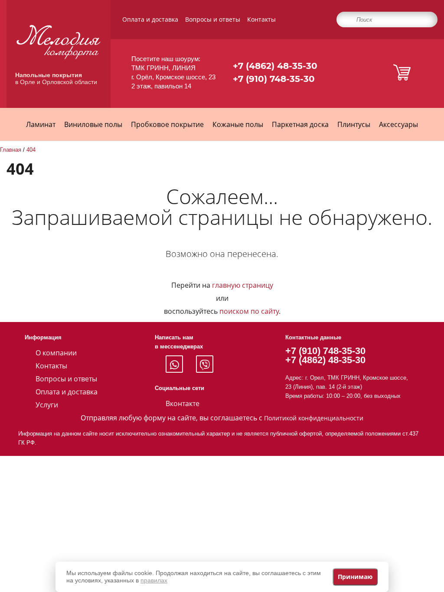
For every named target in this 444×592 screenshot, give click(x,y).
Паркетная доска (300, 124)
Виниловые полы (93, 124)
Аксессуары (398, 124)
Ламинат (41, 124)
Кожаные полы (237, 124)
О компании (56, 353)
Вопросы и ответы (212, 19)
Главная (10, 149)
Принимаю (355, 576)
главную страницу (242, 285)
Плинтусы (353, 124)
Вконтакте (182, 403)
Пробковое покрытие (167, 124)
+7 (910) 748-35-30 (274, 79)
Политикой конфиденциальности (313, 418)
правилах (153, 580)
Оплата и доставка (150, 19)
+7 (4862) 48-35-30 (275, 66)
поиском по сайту (249, 311)
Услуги (47, 405)
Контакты (261, 19)
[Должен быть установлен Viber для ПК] (204, 364)
